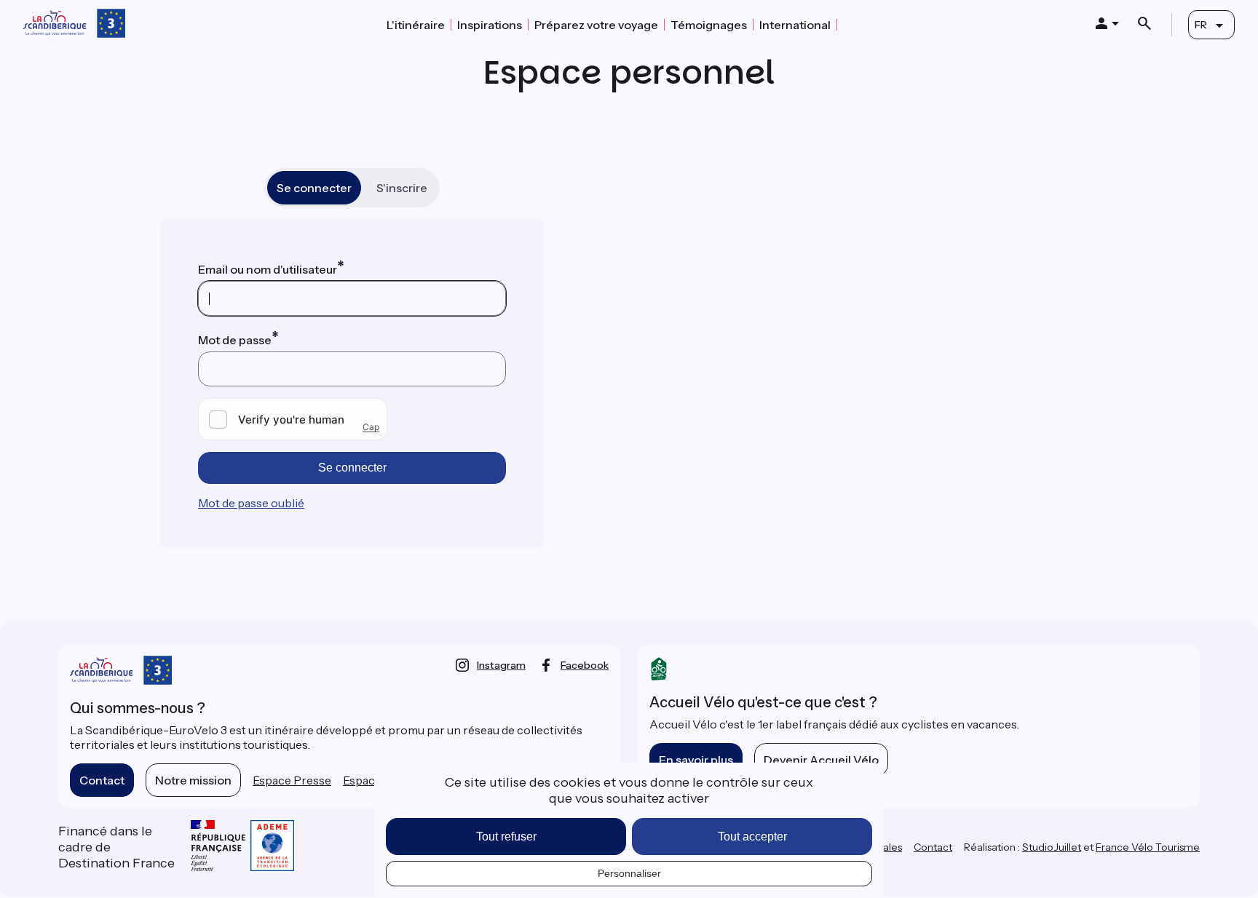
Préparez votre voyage (596, 24)
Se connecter (314, 187)
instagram (501, 665)
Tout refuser (506, 836)
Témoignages (708, 24)
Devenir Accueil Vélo (821, 759)
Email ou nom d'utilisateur (267, 269)
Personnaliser (629, 873)
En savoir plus (696, 759)
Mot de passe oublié (251, 503)
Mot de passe (235, 340)
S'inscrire (401, 187)
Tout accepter (752, 836)
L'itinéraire (416, 24)
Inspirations (489, 24)
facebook (585, 665)
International (795, 24)
